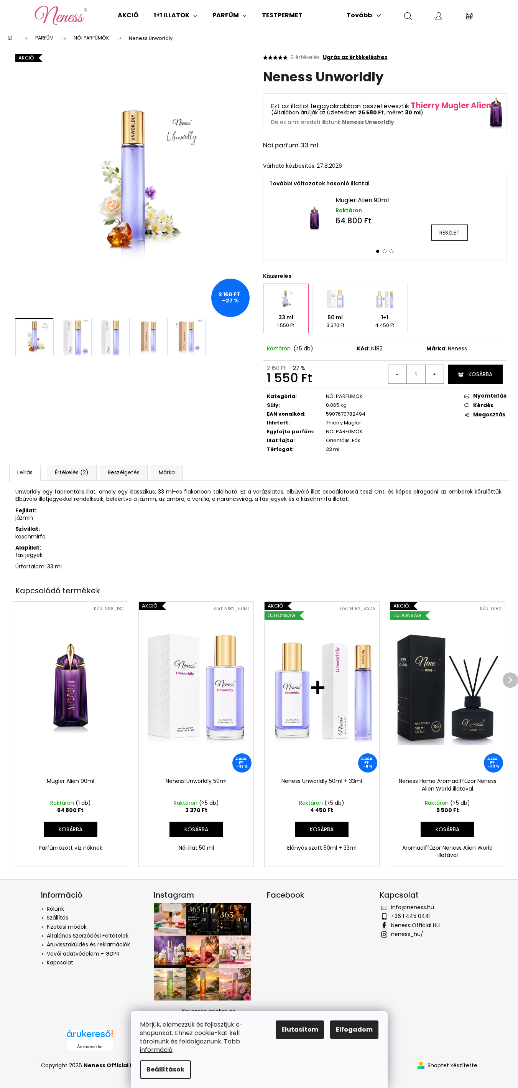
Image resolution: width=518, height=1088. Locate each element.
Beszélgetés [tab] (124, 472)
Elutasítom (299, 1029)
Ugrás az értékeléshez (355, 57)
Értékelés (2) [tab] (72, 472)
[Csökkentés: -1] (397, 374)
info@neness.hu (412, 907)
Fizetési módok (67, 927)
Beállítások (165, 1069)
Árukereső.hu (89, 1046)
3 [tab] (391, 251)
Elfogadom (354, 1029)
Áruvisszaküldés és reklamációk (88, 944)
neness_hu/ (407, 934)
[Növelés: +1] (434, 374)
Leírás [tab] (25, 472)
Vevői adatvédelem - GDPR (83, 954)
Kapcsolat (60, 962)
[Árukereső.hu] (90, 1036)
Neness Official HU (415, 925)
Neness (457, 348)
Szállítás (57, 917)
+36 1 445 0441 (411, 916)
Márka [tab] (167, 472)
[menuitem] (128, 15)
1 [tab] (378, 251)
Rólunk (55, 909)
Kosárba (480, 374)
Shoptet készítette (452, 1065)
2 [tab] (384, 251)
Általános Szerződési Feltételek (87, 935)
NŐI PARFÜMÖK (344, 396)
